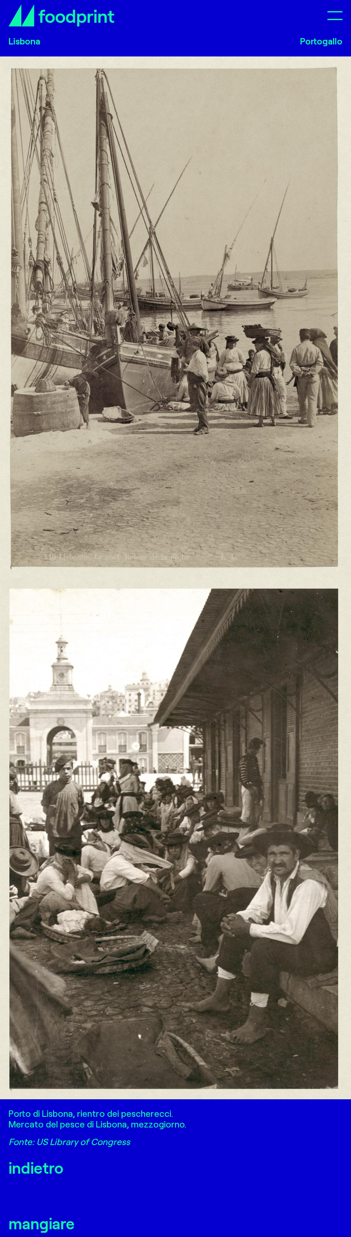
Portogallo (321, 41)
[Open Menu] (334, 15)
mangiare (41, 1223)
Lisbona (24, 41)
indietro (36, 1167)
